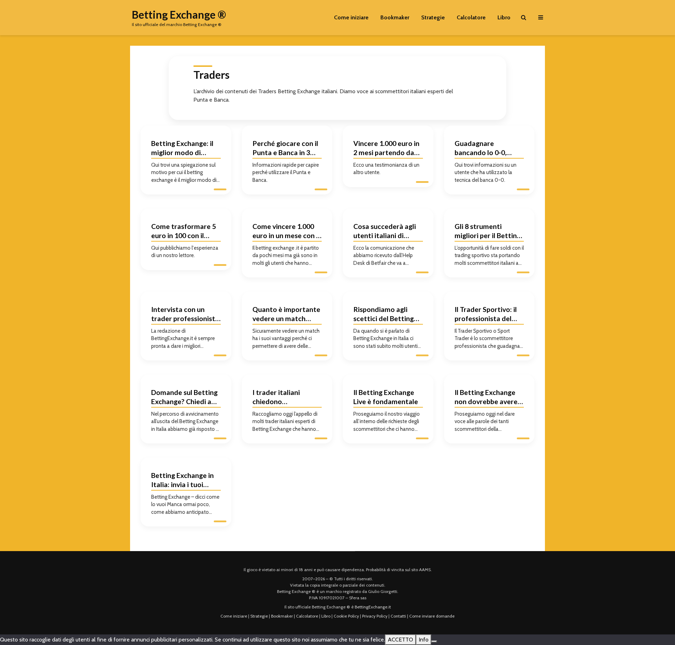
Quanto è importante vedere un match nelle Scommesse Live (286, 315)
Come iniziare (351, 17)
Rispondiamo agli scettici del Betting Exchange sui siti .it (383, 315)
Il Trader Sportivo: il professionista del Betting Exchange (486, 315)
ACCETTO (400, 639)
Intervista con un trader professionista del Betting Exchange (185, 315)
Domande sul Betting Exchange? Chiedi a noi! (184, 398)
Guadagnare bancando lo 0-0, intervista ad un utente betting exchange (480, 149)
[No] (434, 641)
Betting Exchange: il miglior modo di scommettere (182, 149)
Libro (503, 17)
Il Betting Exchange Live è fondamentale (385, 396)
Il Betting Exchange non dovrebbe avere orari (486, 398)
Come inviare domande (432, 616)
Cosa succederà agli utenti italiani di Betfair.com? (384, 232)
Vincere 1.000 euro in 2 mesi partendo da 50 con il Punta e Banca (386, 149)
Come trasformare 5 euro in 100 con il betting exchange (183, 232)
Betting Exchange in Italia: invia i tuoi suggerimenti (182, 481)
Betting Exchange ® (179, 14)
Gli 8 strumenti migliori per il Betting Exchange (488, 232)
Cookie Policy (346, 616)
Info (424, 639)
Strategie (433, 17)
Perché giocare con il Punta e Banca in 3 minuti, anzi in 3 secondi (285, 149)
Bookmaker (394, 17)
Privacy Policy (374, 616)
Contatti (398, 616)
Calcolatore (471, 17)
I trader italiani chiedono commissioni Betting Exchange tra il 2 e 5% (286, 398)
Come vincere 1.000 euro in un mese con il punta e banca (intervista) (286, 232)
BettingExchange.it (373, 606)
